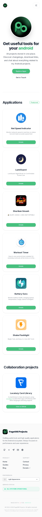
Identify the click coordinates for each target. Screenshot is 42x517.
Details (21, 142)
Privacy (26, 465)
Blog (4, 468)
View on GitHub (21, 406)
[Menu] (36, 5)
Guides (5, 465)
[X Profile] (9, 450)
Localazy (9, 399)
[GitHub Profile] (4, 450)
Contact (26, 462)
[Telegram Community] (13, 450)
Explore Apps (21, 71)
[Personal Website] (22, 450)
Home (5, 462)
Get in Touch (21, 77)
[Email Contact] (18, 450)
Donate (26, 468)
